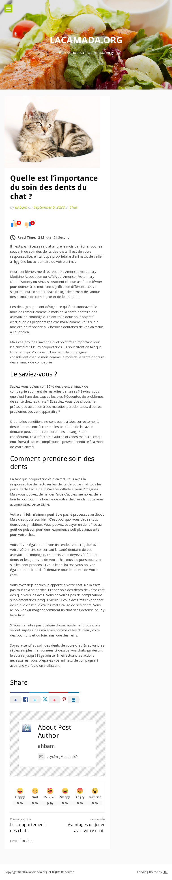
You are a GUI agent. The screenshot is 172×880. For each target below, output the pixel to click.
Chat (73, 207)
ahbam (21, 207)
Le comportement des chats (27, 825)
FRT (165, 872)
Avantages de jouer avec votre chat (86, 825)
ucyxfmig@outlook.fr (62, 756)
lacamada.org (86, 40)
